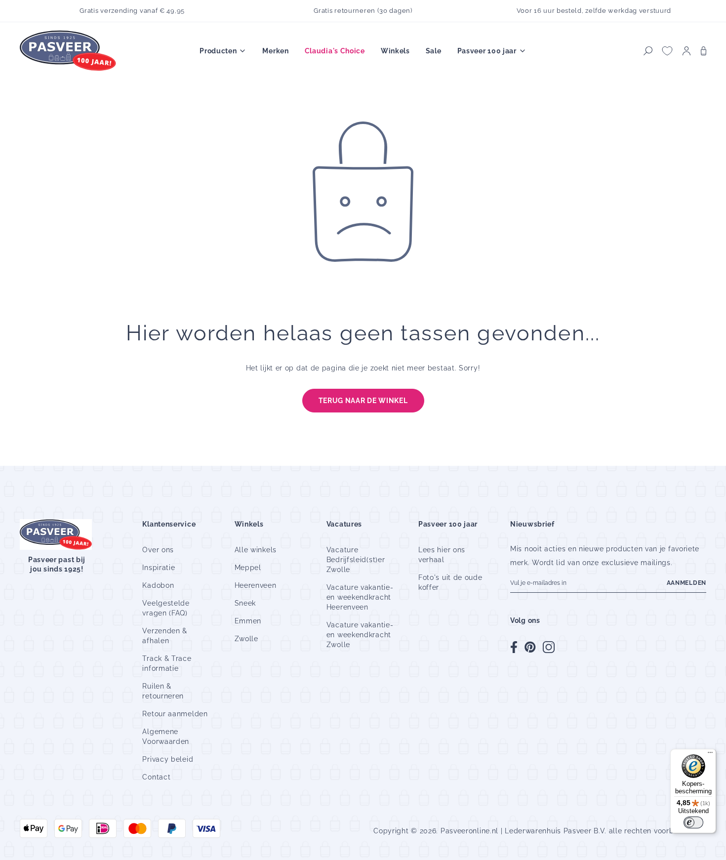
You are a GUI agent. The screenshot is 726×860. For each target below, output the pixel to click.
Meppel (248, 568)
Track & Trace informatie (166, 663)
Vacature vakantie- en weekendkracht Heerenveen (360, 597)
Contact (156, 777)
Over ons (158, 550)
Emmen (248, 621)
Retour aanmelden (174, 714)
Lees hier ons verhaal (441, 555)
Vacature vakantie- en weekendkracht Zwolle (360, 635)
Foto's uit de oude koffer (450, 582)
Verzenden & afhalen (164, 636)
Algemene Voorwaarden (165, 736)
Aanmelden (686, 582)
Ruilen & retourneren (163, 691)
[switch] (693, 822)
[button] (648, 50)
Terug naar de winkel (363, 401)
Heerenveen (256, 585)
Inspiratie (158, 568)
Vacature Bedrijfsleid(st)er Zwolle (355, 559)
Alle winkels (256, 550)
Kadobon (158, 585)
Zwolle (246, 639)
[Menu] (710, 755)
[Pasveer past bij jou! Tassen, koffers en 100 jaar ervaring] (69, 51)
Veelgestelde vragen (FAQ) (165, 608)
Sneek (245, 603)
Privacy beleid (167, 759)
